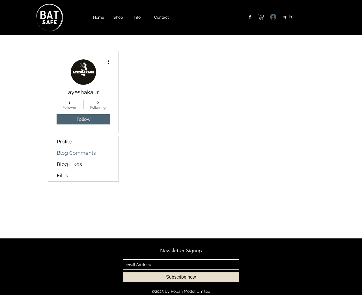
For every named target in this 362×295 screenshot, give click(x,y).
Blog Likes (69, 164)
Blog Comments (76, 153)
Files (62, 175)
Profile (64, 142)
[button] (141, 17)
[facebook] (250, 17)
